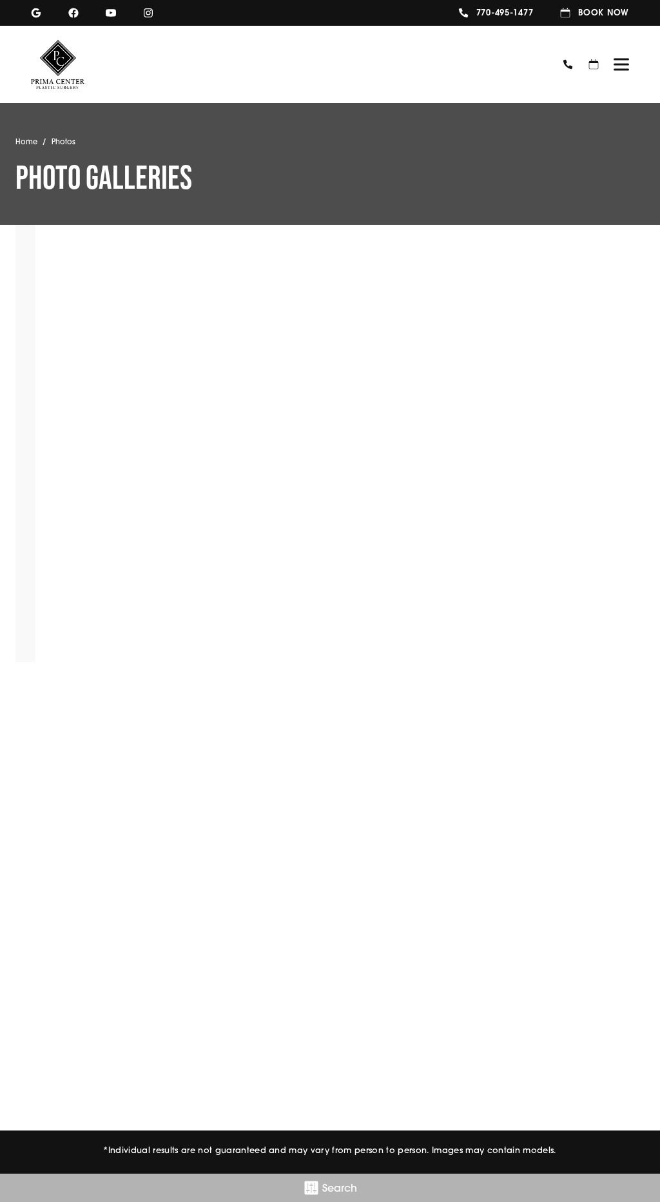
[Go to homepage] (285, 64)
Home (26, 141)
